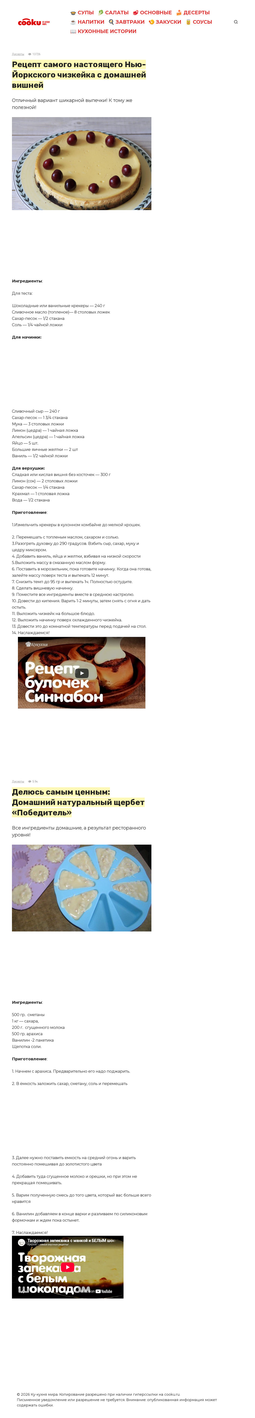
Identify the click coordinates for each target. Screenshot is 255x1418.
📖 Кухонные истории (103, 31)
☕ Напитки (87, 22)
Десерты (18, 54)
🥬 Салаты (113, 13)
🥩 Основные (152, 13)
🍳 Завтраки (126, 22)
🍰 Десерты (193, 13)
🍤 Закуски (164, 22)
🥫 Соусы (198, 22)
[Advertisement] (81, 244)
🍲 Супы (82, 13)
